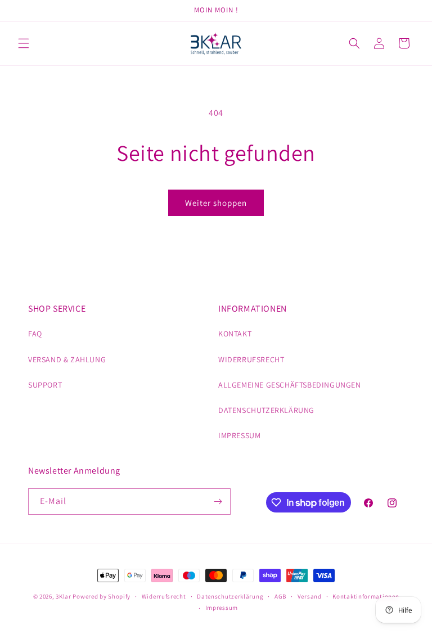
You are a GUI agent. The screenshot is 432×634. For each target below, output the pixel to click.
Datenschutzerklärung (230, 596)
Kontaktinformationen (365, 596)
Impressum (221, 607)
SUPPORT (45, 385)
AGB (280, 596)
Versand (310, 596)
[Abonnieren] (217, 501)
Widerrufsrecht (164, 596)
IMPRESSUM (239, 435)
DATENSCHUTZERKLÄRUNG (266, 410)
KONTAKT (234, 334)
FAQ (35, 334)
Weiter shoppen (216, 202)
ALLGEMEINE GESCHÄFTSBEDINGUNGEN (289, 385)
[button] (23, 43)
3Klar (63, 596)
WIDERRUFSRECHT (251, 359)
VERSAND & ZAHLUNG (67, 359)
